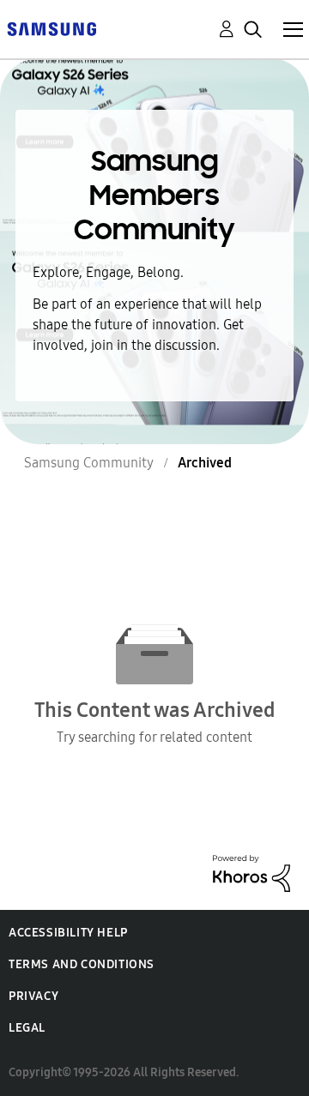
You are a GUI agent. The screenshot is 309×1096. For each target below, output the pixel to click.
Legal (27, 1028)
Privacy (33, 996)
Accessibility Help (68, 932)
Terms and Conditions (81, 964)
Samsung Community (89, 463)
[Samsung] (51, 28)
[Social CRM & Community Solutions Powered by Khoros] (251, 872)
